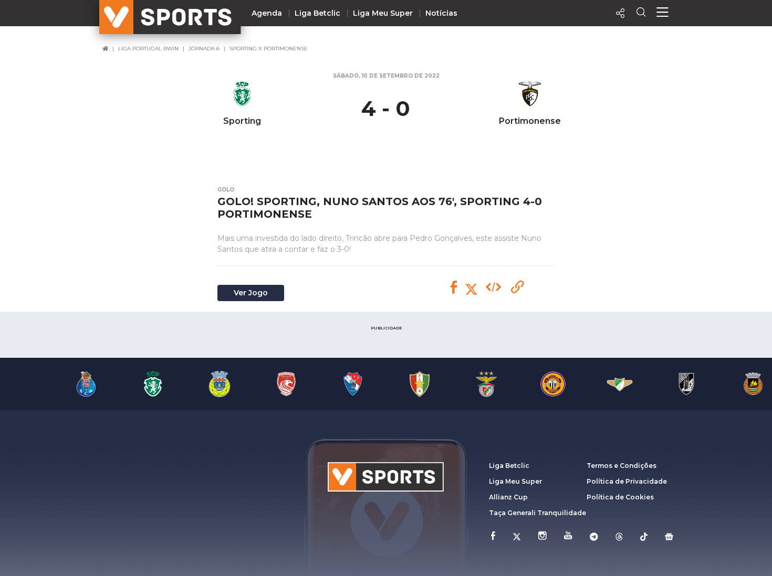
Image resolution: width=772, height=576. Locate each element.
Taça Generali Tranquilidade (537, 513)
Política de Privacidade (627, 481)
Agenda (267, 13)
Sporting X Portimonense (268, 48)
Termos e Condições (621, 466)
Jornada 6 (204, 48)
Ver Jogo (251, 292)
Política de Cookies (620, 497)
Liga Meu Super (383, 13)
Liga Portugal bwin (148, 48)
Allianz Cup (508, 497)
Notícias (441, 13)
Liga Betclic (317, 13)
